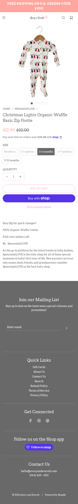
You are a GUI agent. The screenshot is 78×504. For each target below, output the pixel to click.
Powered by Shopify (55, 494)
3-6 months (46, 151)
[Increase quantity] (20, 177)
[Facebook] (30, 421)
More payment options (39, 206)
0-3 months (27, 151)
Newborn (10, 151)
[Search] (63, 18)
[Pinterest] (48, 421)
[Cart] (71, 18)
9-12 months (11, 160)
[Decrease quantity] (7, 177)
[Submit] (67, 328)
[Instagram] (39, 421)
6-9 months (65, 151)
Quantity (10, 169)
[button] (32, 103)
